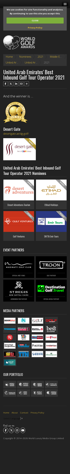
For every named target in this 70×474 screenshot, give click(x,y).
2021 (40, 56)
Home (9, 56)
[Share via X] (11, 84)
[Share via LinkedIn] (16, 84)
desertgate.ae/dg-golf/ (16, 133)
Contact (24, 412)
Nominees (25, 56)
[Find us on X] (11, 430)
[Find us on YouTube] (22, 430)
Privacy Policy (35, 27)
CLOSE (35, 20)
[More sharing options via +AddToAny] (27, 84)
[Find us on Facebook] (5, 430)
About (15, 412)
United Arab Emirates (18, 62)
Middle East (56, 56)
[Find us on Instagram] (17, 430)
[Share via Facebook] (5, 84)
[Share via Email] (21, 84)
